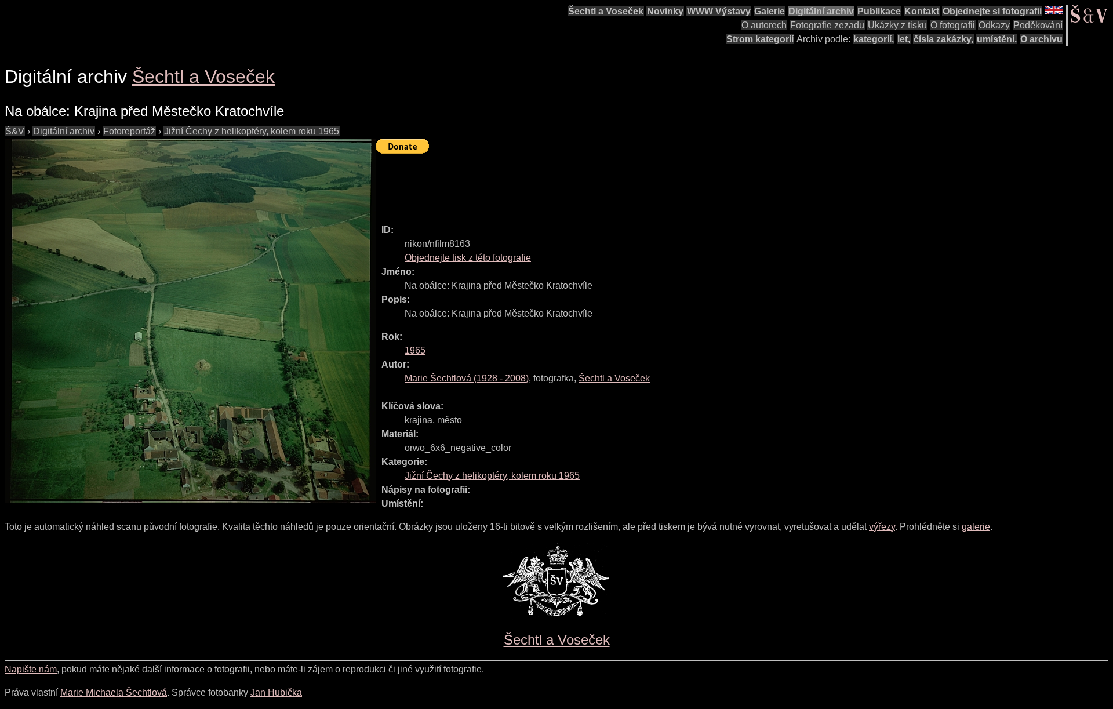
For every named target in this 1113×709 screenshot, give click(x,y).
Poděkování (1038, 25)
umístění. (997, 39)
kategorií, (873, 39)
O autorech (764, 25)
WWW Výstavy (719, 11)
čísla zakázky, (943, 39)
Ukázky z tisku (897, 25)
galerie (976, 527)
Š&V (14, 131)
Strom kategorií (760, 39)
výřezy (882, 527)
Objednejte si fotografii (992, 11)
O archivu (1041, 39)
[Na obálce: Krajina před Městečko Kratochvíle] (190, 321)
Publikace (879, 11)
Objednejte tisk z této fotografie (468, 258)
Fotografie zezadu (827, 25)
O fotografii (952, 25)
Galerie (769, 11)
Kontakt (921, 11)
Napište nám (31, 669)
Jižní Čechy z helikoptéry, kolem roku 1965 (251, 131)
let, (903, 39)
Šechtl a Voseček (605, 11)
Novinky (665, 11)
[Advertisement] (587, 184)
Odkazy (994, 25)
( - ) (467, 378)
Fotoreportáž (129, 131)
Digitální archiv (821, 11)
